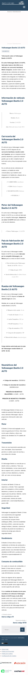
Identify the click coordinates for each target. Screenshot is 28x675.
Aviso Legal (5, 649)
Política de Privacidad (8, 651)
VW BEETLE (5, 51)
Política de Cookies (7, 653)
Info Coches (21, 637)
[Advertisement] (14, 28)
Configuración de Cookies (9, 656)
